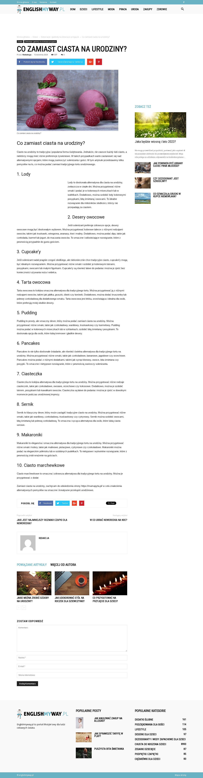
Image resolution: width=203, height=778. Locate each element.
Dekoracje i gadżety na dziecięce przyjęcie (40, 41)
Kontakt (53, 2)
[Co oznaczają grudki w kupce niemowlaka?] (143, 198)
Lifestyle (97, 9)
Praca (123, 9)
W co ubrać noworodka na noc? (108, 519)
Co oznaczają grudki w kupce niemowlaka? (167, 195)
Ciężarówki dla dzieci (147, 759)
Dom (72, 9)
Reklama (43, 2)
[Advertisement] (101, 25)
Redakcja (27, 54)
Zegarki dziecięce (145, 749)
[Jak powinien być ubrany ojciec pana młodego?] (143, 167)
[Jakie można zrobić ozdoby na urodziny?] (34, 583)
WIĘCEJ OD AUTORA (63, 565)
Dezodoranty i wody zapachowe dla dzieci (160, 739)
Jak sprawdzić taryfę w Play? (108, 735)
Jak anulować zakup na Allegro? (108, 719)
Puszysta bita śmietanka (109, 748)
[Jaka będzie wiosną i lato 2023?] (160, 125)
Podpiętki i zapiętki (146, 754)
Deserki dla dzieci (145, 734)
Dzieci (83, 9)
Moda (111, 9)
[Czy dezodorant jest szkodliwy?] (143, 183)
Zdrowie (162, 9)
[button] (182, 9)
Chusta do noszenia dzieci (150, 744)
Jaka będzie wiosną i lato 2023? (155, 142)
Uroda (135, 9)
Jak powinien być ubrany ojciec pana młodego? (168, 164)
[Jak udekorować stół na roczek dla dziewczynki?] (72, 583)
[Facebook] (183, 2)
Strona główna (23, 2)
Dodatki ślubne (144, 719)
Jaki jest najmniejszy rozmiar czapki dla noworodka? (42, 521)
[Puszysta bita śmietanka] (84, 753)
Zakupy (147, 9)
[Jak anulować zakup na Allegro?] (79, 722)
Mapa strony (180, 775)
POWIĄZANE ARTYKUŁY (32, 565)
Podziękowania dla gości (149, 724)
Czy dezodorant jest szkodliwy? (166, 180)
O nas (34, 2)
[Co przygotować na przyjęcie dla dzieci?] (110, 583)
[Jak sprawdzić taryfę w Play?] (84, 737)
